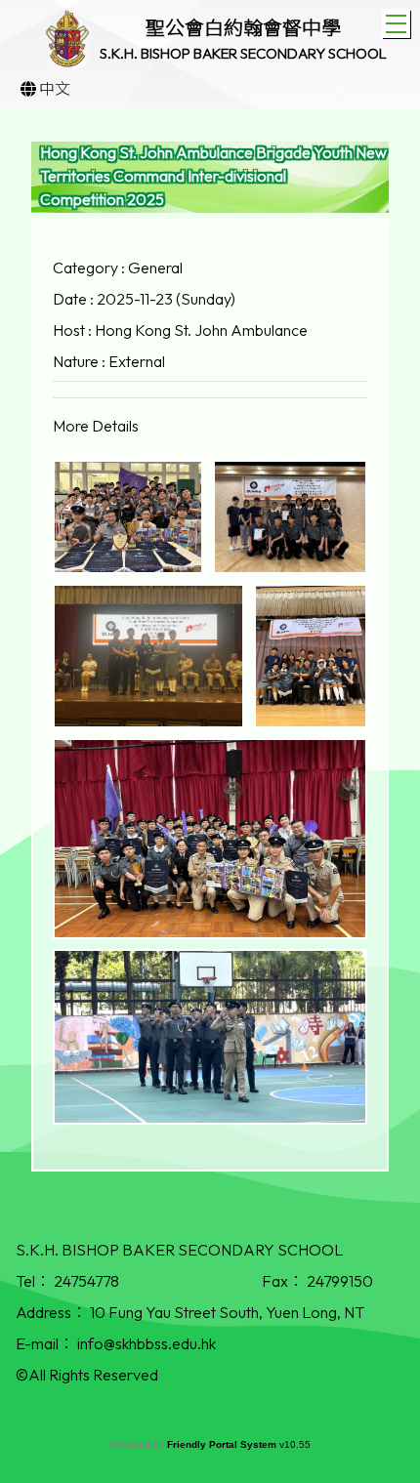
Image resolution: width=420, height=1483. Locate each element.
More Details (96, 425)
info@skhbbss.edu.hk (146, 1343)
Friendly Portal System (223, 1444)
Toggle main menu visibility (396, 24)
